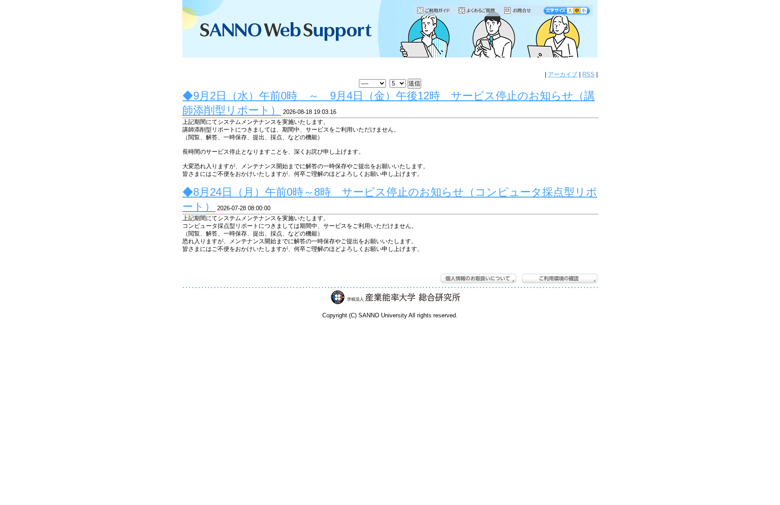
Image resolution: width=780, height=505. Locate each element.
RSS (588, 74)
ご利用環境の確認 (560, 278)
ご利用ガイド (434, 10)
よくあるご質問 (477, 10)
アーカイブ (562, 74)
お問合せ (521, 10)
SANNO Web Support (279, 29)
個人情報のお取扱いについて (478, 278)
